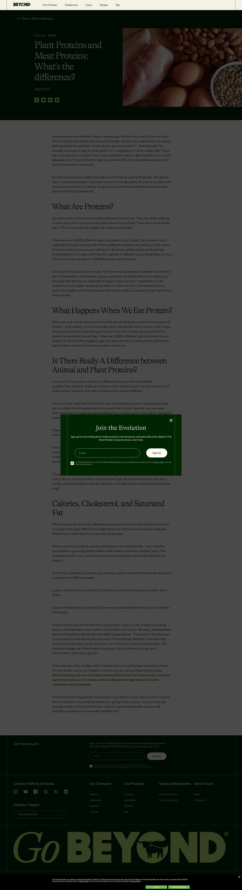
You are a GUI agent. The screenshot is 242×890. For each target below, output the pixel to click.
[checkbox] (72, 463)
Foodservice (71, 4)
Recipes (104, 4)
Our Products (50, 4)
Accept (156, 887)
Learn (88, 4)
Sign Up (156, 452)
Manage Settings (179, 887)
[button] (239, 877)
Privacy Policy (84, 881)
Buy (118, 4)
